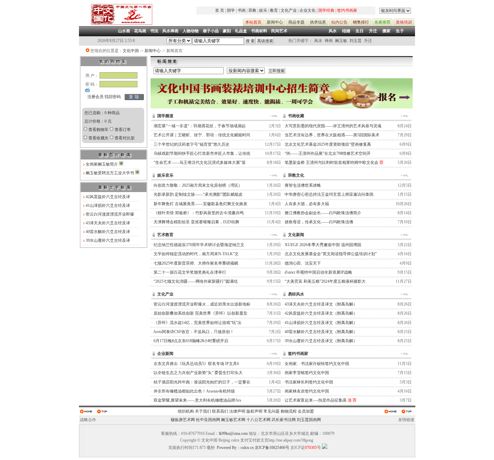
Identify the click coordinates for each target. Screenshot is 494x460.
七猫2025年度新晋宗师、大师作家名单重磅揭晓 (196, 263)
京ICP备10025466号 (272, 447)
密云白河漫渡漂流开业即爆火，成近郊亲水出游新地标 (202, 304)
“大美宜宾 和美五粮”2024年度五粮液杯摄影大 (325, 281)
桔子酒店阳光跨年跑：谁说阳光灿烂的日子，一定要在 (202, 382)
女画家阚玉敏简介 (102, 164)
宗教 (252, 10)
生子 (400, 31)
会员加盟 (306, 411)
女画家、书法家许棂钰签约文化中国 (317, 363)
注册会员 (95, 96)
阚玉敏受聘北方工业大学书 (110, 173)
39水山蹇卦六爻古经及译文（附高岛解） (321, 340)
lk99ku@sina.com (233, 433)
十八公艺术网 (258, 419)
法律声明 (237, 411)
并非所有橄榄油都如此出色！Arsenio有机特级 (194, 391)
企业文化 (307, 10)
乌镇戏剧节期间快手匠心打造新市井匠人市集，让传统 (202, 153)
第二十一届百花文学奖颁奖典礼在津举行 (190, 272)
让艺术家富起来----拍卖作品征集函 (315, 400)
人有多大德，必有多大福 (307, 203)
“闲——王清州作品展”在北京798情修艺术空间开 (328, 153)
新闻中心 (153, 50)
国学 (231, 10)
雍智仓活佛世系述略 (303, 185)
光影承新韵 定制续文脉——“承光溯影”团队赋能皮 (198, 194)
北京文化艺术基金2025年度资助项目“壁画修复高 (328, 144)
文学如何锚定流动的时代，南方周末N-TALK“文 (196, 253)
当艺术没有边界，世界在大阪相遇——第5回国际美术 (332, 135)
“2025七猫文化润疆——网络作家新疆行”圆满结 (196, 281)
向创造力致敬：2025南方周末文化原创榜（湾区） (198, 185)
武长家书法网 (284, 419)
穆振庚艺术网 (183, 419)
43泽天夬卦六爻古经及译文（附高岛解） (321, 304)
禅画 (329, 40)
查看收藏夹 (98, 138)
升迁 (373, 31)
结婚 (346, 31)
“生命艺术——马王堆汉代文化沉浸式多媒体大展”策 (200, 162)
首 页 (219, 10)
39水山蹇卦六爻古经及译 (108, 240)
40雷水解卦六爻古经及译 (108, 231)
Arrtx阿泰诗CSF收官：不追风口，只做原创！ (193, 331)
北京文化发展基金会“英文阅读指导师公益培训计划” (331, 253)
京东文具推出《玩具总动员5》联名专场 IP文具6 (196, 363)
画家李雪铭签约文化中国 (307, 372)
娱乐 (263, 10)
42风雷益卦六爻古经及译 (108, 196)
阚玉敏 (341, 40)
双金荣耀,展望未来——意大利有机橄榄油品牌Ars (197, 400)
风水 (333, 31)
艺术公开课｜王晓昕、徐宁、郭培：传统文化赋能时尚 (202, 135)
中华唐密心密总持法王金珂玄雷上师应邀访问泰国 (329, 194)
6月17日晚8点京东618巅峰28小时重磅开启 (191, 340)
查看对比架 (125, 138)
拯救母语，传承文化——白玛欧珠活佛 (319, 222)
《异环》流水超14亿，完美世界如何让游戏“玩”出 (198, 322)
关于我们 (203, 411)
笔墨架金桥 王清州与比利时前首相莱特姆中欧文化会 (331, 162)
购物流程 (289, 411)
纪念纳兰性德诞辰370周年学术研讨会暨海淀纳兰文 (199, 244)
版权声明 (254, 411)
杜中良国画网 (208, 419)
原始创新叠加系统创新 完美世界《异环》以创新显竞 (200, 313)
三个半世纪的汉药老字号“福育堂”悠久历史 (192, 144)
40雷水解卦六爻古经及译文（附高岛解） (321, 331)
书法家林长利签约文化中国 (309, 382)
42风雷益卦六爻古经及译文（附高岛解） (321, 313)
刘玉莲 (355, 40)
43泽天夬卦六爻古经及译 (108, 223)
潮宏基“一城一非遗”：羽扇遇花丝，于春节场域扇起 (200, 126)
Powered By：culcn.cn (235, 447)
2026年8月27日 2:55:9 (116, 40)
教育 (274, 10)
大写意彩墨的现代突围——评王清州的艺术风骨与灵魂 (333, 126)
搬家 (386, 31)
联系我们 (220, 411)
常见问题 (271, 411)
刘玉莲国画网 (309, 419)
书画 (242, 10)
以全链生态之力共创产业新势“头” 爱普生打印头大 (198, 372)
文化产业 (289, 10)
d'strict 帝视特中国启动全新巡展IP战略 (318, 272)
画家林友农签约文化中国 (307, 391)
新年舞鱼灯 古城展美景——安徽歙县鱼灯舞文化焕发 (200, 203)
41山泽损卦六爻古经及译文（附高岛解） (321, 322)
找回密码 (113, 96)
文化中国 (131, 50)
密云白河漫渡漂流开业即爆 (110, 214)
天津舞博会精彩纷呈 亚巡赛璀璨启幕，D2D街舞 (196, 222)
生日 (360, 31)
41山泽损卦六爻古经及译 (108, 205)
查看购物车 (98, 129)
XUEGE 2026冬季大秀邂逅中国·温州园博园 (323, 244)
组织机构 (186, 411)
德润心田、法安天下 (303, 263)
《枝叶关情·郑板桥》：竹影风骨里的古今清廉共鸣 (199, 213)
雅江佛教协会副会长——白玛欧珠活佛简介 (323, 213)
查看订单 (123, 129)
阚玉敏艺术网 (233, 419)
